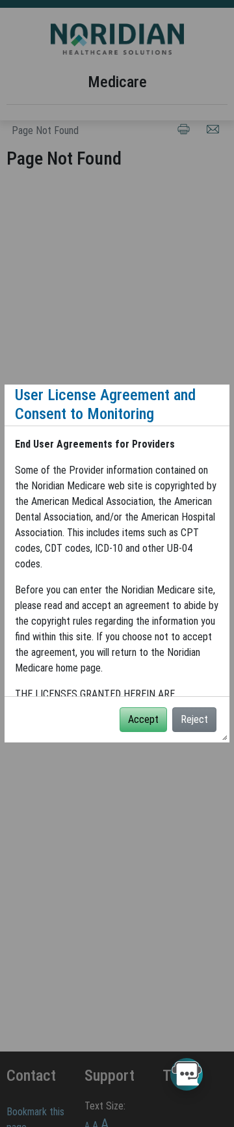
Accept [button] (143, 719)
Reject (194, 719)
